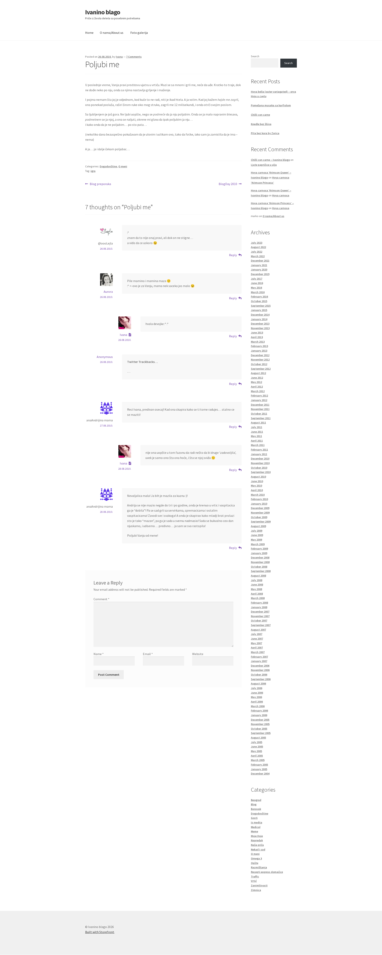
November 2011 (260, 409)
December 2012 (260, 355)
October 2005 (259, 728)
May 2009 (256, 539)
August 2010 (258, 476)
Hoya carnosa (280, 195)
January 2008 (259, 607)
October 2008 (259, 566)
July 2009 (256, 530)
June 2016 (257, 283)
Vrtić (254, 881)
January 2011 (259, 454)
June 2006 (257, 692)
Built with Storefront (99, 932)
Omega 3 (256, 858)
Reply (233, 255)
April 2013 (257, 337)
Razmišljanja (259, 867)
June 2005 (257, 746)
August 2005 (258, 737)
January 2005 (259, 769)
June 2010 (257, 481)
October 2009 (259, 517)
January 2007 (259, 661)
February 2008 (259, 602)
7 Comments (134, 56)
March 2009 (258, 544)
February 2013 (259, 346)
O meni (122, 166)
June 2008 (257, 584)
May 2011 (256, 436)
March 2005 (258, 760)
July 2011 (256, 427)
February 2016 (259, 296)
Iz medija (256, 822)
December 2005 (260, 719)
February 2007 (259, 656)
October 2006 (259, 674)
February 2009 (259, 548)
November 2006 (260, 670)
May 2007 (256, 643)
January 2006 (259, 715)
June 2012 (257, 377)
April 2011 (257, 440)
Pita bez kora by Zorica (265, 133)
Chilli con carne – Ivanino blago (270, 160)
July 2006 (256, 688)
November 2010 (260, 463)
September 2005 (261, 733)
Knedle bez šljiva (261, 124)
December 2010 (260, 458)
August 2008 (258, 575)
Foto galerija (139, 33)
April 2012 (257, 386)
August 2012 (258, 373)
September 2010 (261, 472)
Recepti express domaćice (267, 872)
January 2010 (259, 503)
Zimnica (256, 890)
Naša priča (257, 845)
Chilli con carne (260, 114)
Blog (253, 804)
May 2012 (256, 382)
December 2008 (260, 557)
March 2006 (258, 706)
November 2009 (260, 512)
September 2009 (261, 521)
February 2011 (259, 449)
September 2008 (261, 571)
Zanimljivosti (259, 885)
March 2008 (258, 598)
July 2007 (256, 634)
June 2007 (257, 638)
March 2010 (258, 494)
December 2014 (260, 314)
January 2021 (259, 265)
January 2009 (259, 553)
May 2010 (256, 485)
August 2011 (258, 422)
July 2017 (256, 278)
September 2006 (261, 679)
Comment (101, 599)
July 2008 (256, 580)
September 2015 (261, 305)
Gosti (254, 818)
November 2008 (260, 562)
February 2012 (259, 395)
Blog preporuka (100, 184)
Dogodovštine (108, 166)
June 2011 (257, 431)
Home (89, 33)
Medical (255, 827)
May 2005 (256, 751)
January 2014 (259, 319)
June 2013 (257, 332)
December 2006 (260, 665)
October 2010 (259, 467)
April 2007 (257, 647)
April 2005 (257, 755)
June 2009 (257, 535)
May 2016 (256, 287)
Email (148, 654)
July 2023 (256, 242)
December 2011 (260, 404)
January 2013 (259, 350)
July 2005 (256, 742)
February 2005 (259, 764)
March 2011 (258, 445)
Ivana (119, 56)
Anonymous (105, 357)
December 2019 (260, 274)
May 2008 (256, 589)
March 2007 (258, 652)
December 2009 (260, 508)
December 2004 (260, 773)
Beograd (256, 800)
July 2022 (256, 251)
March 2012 (258, 391)
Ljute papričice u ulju (264, 165)
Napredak (257, 840)
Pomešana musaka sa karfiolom (271, 105)
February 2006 (259, 710)
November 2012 (260, 359)
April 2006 (257, 701)
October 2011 (259, 413)
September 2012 (261, 368)
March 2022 (258, 256)
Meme (254, 831)
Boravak (256, 809)
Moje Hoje (257, 836)
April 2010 (257, 490)
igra (93, 171)
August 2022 (258, 247)
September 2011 (261, 418)
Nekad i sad (258, 849)
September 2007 (261, 625)
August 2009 (258, 526)
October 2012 (259, 364)
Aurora (108, 292)
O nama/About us (111, 33)
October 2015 (259, 301)
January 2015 (259, 310)
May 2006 (256, 697)
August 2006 (258, 683)
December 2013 (260, 323)
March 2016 (258, 292)
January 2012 (259, 400)
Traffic (255, 876)
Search (255, 56)
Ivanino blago (102, 12)
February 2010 (259, 499)
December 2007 (260, 611)
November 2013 (260, 328)
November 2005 (260, 724)
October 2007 (259, 620)
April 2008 (257, 593)
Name (99, 654)
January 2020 (259, 269)
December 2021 (260, 260)
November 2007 (260, 616)
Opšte (254, 863)
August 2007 (258, 629)
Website (197, 654)
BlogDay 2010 (228, 184)
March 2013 (258, 341)
